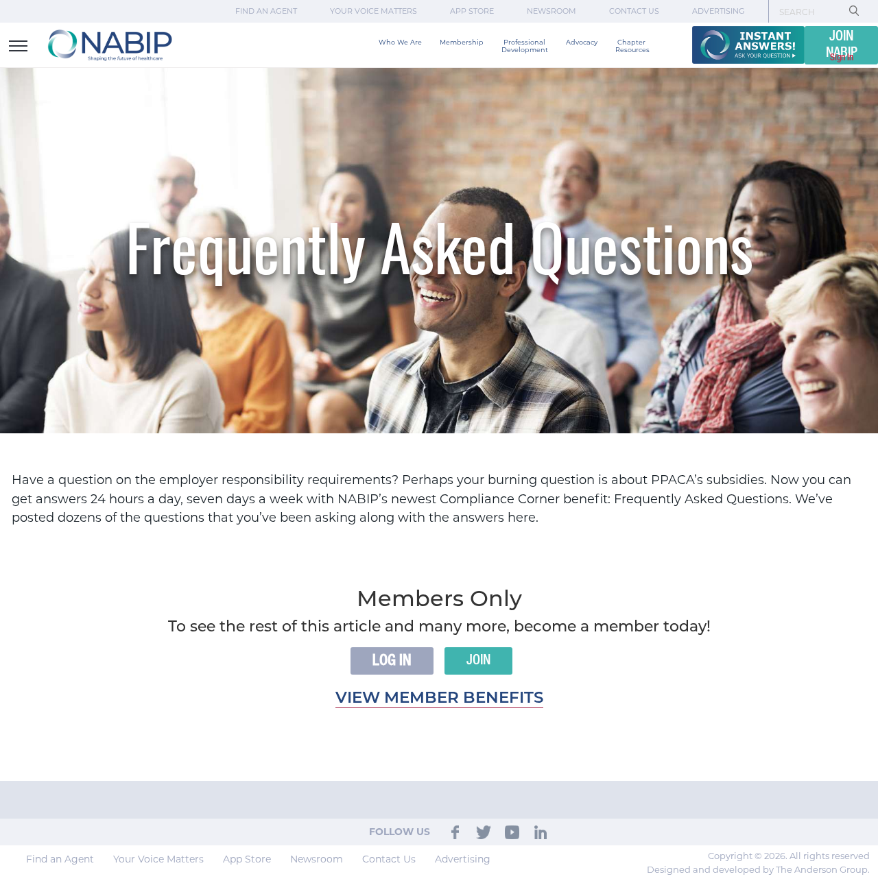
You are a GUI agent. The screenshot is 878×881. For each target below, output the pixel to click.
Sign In (841, 57)
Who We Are (400, 42)
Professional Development (524, 45)
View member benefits (439, 699)
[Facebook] (455, 831)
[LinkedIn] (540, 831)
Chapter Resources (632, 45)
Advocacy (581, 42)
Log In (392, 661)
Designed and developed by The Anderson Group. (758, 869)
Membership (462, 42)
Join (478, 661)
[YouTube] (512, 831)
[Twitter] (484, 831)
